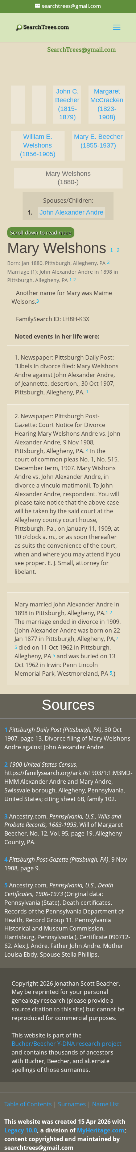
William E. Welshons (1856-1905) (37, 145)
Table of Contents (28, 1104)
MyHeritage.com (100, 1130)
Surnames (72, 1104)
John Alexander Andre (71, 212)
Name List (105, 1104)
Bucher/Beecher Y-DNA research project (66, 1044)
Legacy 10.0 (20, 1130)
